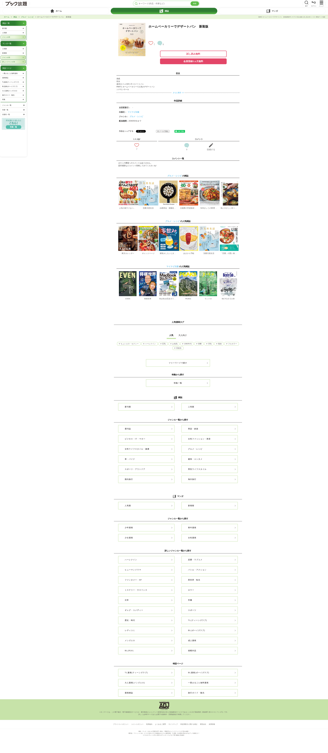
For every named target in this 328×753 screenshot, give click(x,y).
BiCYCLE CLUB (228, 299)
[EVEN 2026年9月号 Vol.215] (128, 272)
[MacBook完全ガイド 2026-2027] (168, 272)
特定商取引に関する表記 (188, 724)
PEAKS (188, 299)
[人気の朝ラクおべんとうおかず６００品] (128, 182)
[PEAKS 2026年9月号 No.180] (188, 272)
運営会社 (203, 724)
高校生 (179, 348)
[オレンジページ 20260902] (148, 227)
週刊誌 (128, 429)
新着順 (191, 506)
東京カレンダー (128, 253)
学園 (190, 600)
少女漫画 (129, 538)
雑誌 (15, 17)
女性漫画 (192, 538)
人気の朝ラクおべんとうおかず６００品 (128, 208)
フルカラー (232, 344)
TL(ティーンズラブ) (197, 620)
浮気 (210, 344)
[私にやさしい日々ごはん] (229, 182)
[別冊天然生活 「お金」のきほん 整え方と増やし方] (148, 182)
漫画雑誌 (129, 693)
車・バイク (130, 459)
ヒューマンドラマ (133, 570)
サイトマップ (173, 724)
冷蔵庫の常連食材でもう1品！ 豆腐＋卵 (188, 208)
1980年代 (187, 344)
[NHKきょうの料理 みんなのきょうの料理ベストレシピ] (209, 182)
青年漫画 (192, 528)
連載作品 (192, 651)
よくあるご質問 (160, 724)
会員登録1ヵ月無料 (193, 61)
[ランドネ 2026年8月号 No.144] (208, 272)
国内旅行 (129, 479)
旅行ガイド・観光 (196, 693)
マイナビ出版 (133, 112)
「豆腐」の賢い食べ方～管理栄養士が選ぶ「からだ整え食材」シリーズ (229, 253)
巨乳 (164, 344)
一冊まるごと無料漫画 (198, 683)
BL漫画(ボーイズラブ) (198, 673)
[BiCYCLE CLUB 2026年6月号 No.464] (228, 272)
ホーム (6, 17)
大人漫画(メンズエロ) (135, 683)
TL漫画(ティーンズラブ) (136, 673)
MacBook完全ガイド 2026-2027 (168, 299)
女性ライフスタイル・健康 (137, 449)
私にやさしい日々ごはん (229, 208)
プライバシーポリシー (121, 724)
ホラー (191, 590)
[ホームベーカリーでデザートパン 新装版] (131, 24)
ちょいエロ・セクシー (129, 344)
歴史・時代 (130, 620)
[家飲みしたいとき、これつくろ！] (169, 227)
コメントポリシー (137, 724)
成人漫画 (192, 640)
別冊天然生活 (148, 208)
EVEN (127, 299)
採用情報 (212, 724)
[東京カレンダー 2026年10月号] (128, 227)
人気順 (191, 407)
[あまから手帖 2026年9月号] (188, 227)
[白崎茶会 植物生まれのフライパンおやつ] (168, 182)
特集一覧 (178, 383)
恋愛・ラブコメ (195, 560)
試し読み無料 (193, 54)
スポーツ (192, 610)
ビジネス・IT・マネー (135, 439)
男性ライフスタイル (197, 469)
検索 (194, 3)
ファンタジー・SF (133, 580)
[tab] (56, 11)
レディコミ (130, 630)
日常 (127, 600)
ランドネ (208, 299)
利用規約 (149, 724)
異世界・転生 (194, 580)
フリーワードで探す (178, 363)
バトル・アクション (197, 570)
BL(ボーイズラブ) (196, 630)
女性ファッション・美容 (199, 439)
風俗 (220, 344)
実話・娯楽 (193, 429)
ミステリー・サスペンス (136, 590)
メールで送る (163, 131)
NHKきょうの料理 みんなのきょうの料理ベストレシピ (209, 208)
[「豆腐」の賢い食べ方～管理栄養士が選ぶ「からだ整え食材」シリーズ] (229, 227)
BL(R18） (130, 651)
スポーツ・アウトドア (135, 469)
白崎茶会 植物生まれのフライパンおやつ (168, 208)
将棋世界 (147, 299)
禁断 (200, 344)
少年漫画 (129, 528)
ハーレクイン (150, 344)
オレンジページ (148, 253)
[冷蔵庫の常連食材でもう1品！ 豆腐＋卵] (188, 182)
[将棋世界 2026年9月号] (148, 272)
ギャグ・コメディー (134, 610)
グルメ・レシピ (27, 17)
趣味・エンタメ (195, 459)
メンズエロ (130, 640)
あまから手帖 (188, 253)
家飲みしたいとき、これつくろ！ (168, 253)
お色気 (175, 344)
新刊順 (128, 407)
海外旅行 (192, 479)
